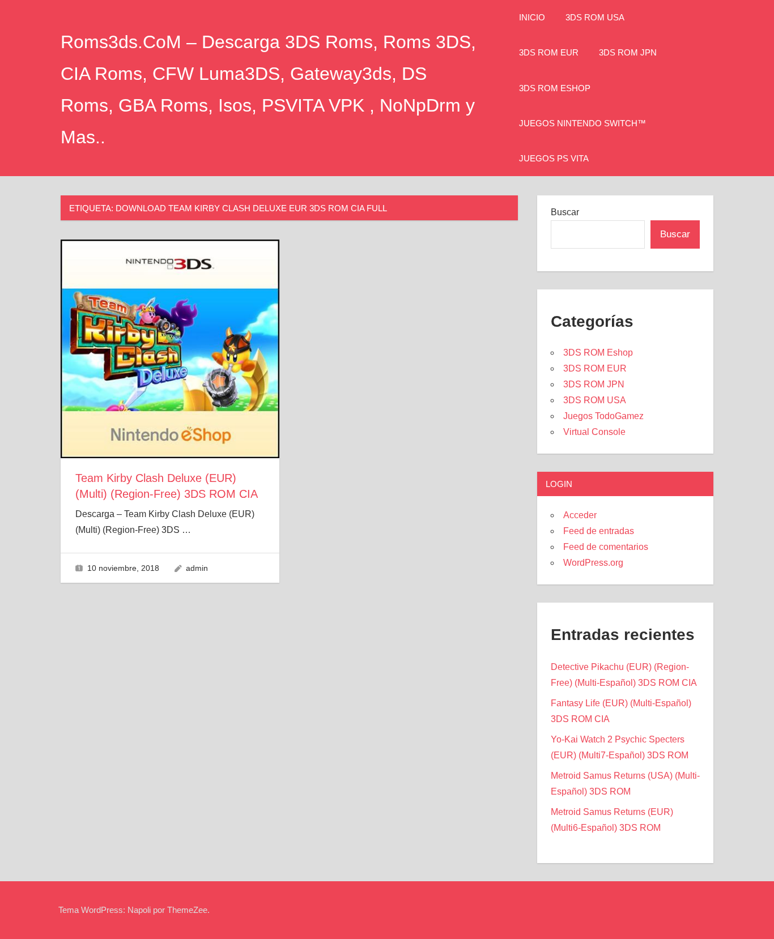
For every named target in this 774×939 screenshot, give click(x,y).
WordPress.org (593, 562)
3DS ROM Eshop (554, 88)
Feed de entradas (598, 531)
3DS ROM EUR (549, 52)
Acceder (580, 515)
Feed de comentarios (605, 547)
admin (197, 568)
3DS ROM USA (594, 17)
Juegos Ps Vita (554, 158)
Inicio (532, 17)
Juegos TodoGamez (603, 416)
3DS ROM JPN (628, 52)
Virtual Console (594, 432)
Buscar (565, 212)
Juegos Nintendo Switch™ (582, 123)
